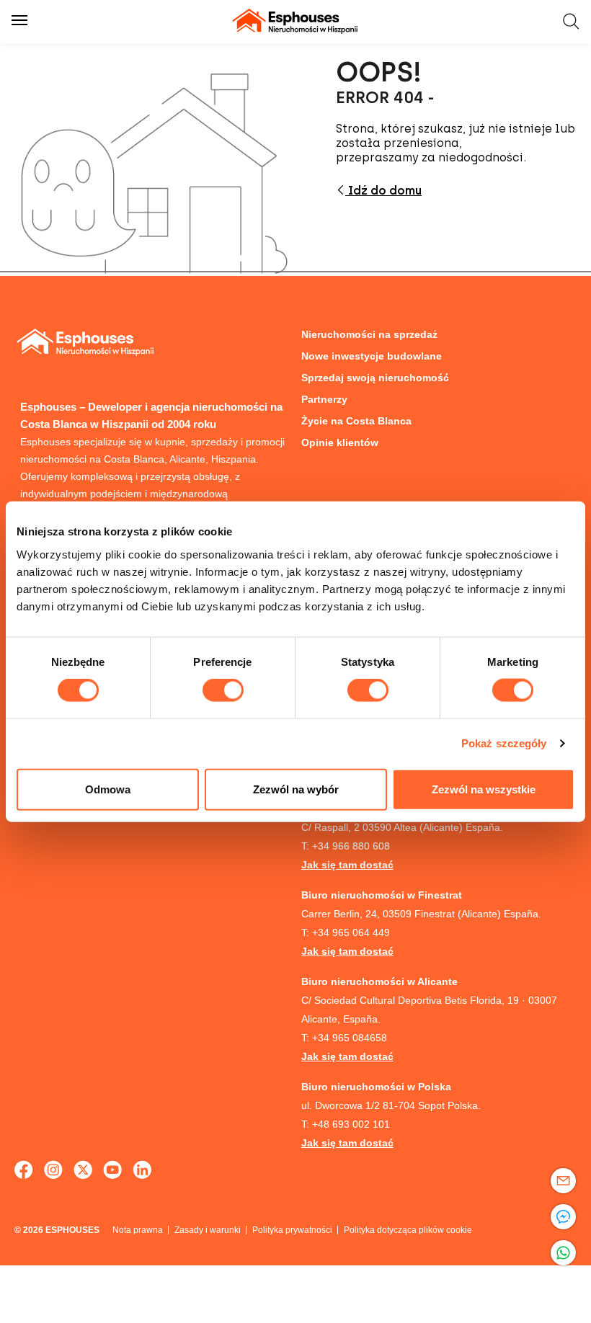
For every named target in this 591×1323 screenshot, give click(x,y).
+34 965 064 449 (351, 932)
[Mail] (563, 1180)
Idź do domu (383, 190)
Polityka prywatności (292, 1230)
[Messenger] (563, 1216)
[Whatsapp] (563, 1252)
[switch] (223, 690)
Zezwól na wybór (296, 789)
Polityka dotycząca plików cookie (408, 1230)
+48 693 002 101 (351, 1124)
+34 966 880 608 (351, 846)
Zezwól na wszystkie (484, 789)
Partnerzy (324, 399)
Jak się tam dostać (347, 864)
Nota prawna (137, 1230)
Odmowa (107, 789)
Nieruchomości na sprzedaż (369, 334)
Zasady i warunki (207, 1230)
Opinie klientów (339, 442)
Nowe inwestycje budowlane (371, 356)
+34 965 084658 (349, 1037)
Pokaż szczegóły (504, 743)
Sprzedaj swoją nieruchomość (375, 377)
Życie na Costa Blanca (356, 421)
